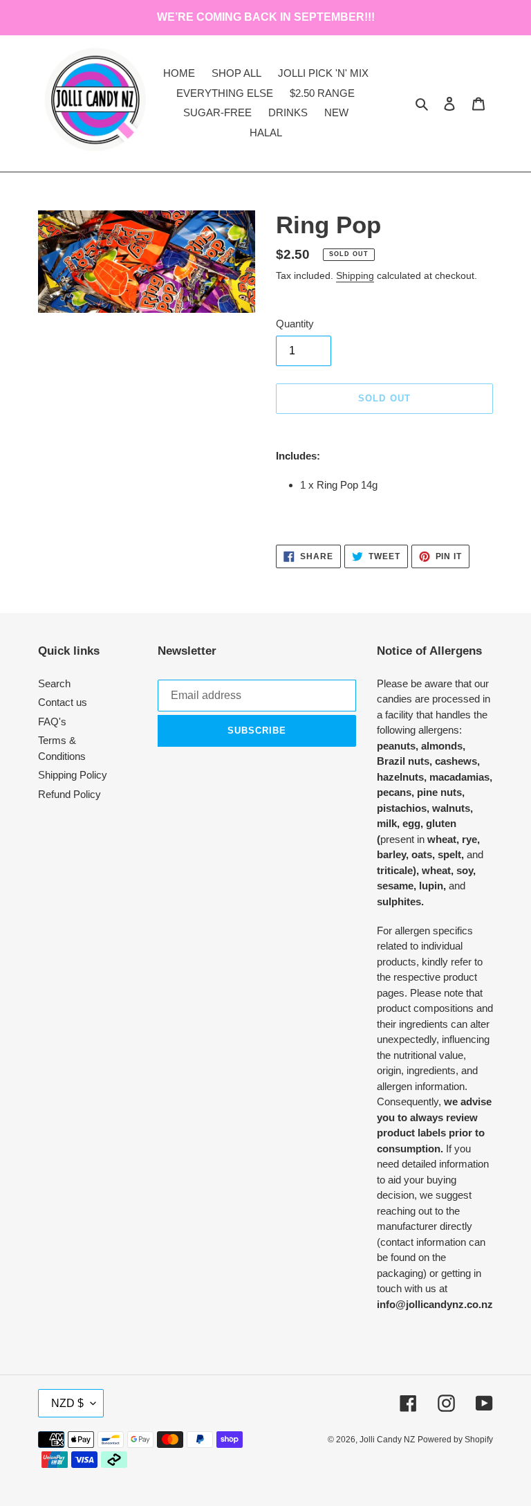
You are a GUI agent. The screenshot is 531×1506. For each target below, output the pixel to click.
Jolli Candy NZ (387, 1439)
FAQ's (52, 721)
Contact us (62, 702)
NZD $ (67, 1403)
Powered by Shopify (455, 1439)
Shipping (355, 275)
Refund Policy (69, 794)
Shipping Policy (72, 775)
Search (54, 683)
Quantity (295, 323)
